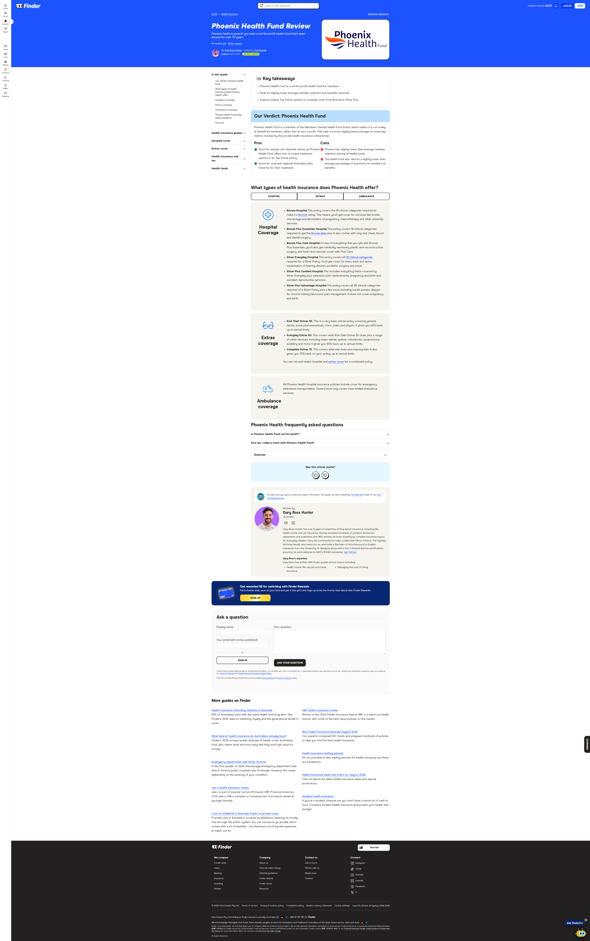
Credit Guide (371, 929)
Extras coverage (223, 105)
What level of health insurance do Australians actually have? (249, 736)
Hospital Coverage (224, 100)
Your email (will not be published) (237, 640)
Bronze (302, 215)
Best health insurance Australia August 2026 (330, 732)
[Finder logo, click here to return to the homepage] (32, 6)
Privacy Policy (267, 678)
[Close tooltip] (585, 920)
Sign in (242, 660)
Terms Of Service (227, 673)
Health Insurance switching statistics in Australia (242, 710)
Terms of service (250, 906)
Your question (282, 627)
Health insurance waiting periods (322, 753)
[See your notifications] (556, 6)
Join (580, 6)
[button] (229, 75)
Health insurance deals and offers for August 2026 (334, 775)
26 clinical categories (359, 257)
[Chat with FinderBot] (581, 933)
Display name (224, 627)
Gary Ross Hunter (298, 513)
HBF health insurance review (320, 710)
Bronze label (318, 233)
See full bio (350, 552)
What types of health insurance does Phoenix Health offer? (227, 92)
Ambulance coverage (226, 110)
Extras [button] (320, 196)
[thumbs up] (315, 475)
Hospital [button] (274, 196)
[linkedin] (293, 523)
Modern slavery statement (319, 906)
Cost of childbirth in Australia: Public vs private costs (245, 813)
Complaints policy (295, 906)
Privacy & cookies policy (272, 906)
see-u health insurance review (230, 787)
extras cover (336, 361)
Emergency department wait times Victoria (239, 762)
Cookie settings (342, 906)
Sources (219, 123)
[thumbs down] (325, 475)
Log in (567, 6)
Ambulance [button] (366, 196)
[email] (286, 523)
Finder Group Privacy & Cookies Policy (255, 673)
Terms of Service (284, 678)
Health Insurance (229, 14)
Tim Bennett (357, 495)
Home (214, 14)
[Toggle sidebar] (11, 21)
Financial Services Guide (354, 929)
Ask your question (290, 663)
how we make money (271, 931)
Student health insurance (318, 796)
